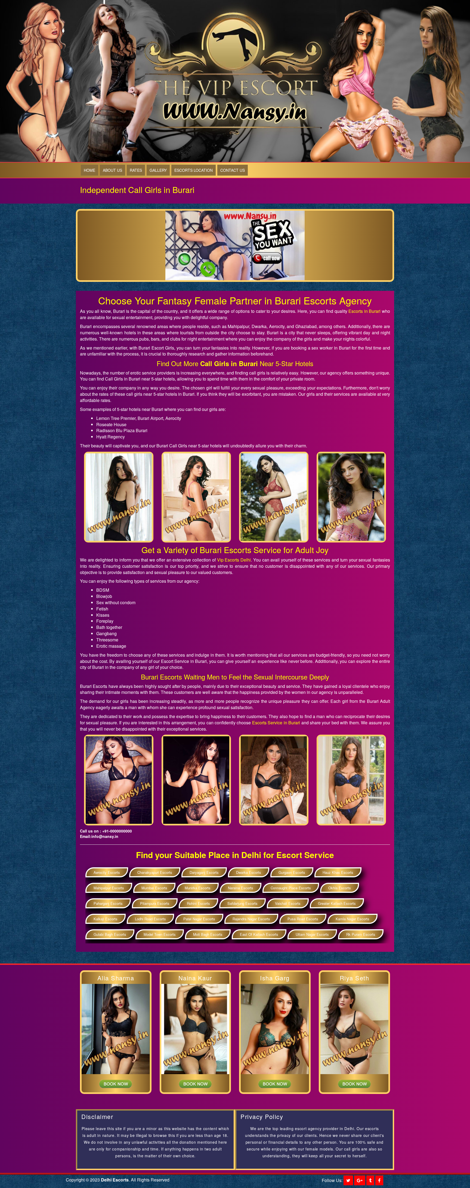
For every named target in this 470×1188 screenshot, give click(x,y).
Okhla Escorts (339, 887)
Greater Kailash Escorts (337, 903)
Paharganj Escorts (108, 903)
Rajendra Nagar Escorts (251, 918)
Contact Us (232, 170)
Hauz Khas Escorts (338, 872)
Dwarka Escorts (248, 872)
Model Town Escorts (160, 934)
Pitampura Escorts (154, 903)
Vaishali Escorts (288, 903)
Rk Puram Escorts (360, 934)
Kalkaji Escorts (106, 918)
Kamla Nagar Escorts (352, 918)
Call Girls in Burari (229, 363)
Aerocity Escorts (107, 872)
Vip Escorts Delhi (234, 560)
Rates (136, 170)
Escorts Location (193, 170)
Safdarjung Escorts (242, 903)
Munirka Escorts (198, 887)
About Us (112, 170)
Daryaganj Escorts (204, 872)
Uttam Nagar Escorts (312, 934)
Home (89, 170)
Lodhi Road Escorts (150, 918)
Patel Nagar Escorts (199, 918)
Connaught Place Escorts (291, 887)
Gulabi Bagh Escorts (110, 934)
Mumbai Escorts (154, 887)
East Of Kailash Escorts (259, 934)
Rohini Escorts (198, 903)
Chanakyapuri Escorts (154, 872)
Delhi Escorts (115, 1180)
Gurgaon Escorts (292, 872)
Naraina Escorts (240, 887)
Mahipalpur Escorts (109, 887)
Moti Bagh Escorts (207, 934)
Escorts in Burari (364, 311)
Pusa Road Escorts (302, 918)
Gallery (158, 170)
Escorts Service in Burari (275, 722)
